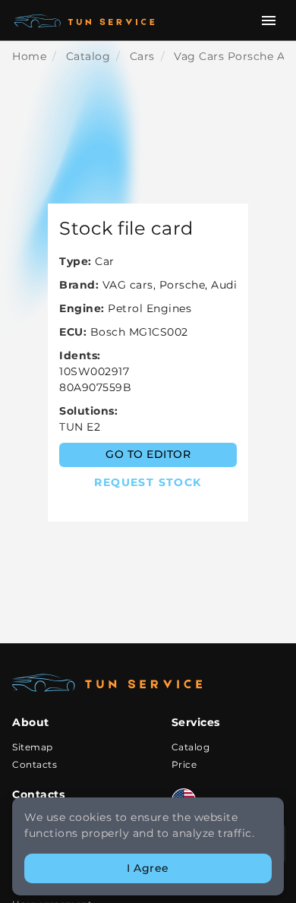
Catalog (191, 747)
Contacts (34, 764)
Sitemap (32, 747)
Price (184, 764)
